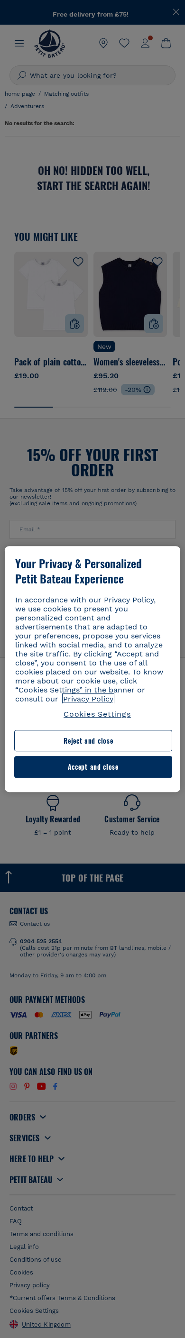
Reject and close (88, 741)
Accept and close (93, 767)
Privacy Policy (88, 698)
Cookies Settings (97, 714)
